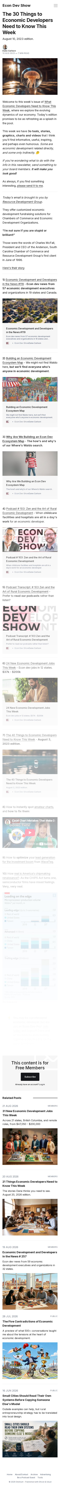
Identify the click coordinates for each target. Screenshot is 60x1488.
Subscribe (30, 1076)
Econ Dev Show (16, 5)
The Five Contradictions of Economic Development (27, 1323)
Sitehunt (19, 1482)
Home (9, 1474)
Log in (42, 1084)
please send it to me (30, 185)
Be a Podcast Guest (26, 1477)
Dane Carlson (9, 51)
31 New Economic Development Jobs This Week (27, 1113)
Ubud (48, 1482)
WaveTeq (47, 861)
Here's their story (13, 268)
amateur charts (43, 807)
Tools (40, 1477)
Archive (34, 1474)
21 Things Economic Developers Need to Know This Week (29, 1183)
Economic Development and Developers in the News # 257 (29, 1254)
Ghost (41, 1482)
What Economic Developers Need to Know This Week (29, 106)
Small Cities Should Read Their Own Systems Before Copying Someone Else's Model (26, 1400)
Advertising (45, 1474)
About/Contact (21, 1474)
